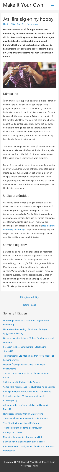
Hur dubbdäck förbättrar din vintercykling (23, 414)
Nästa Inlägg (29, 305)
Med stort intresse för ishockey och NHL (23, 437)
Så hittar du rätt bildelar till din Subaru (21, 382)
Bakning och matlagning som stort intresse (24, 441)
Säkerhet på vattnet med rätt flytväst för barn (25, 418)
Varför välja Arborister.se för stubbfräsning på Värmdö (29, 387)
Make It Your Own (23, 5)
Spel (19, 24)
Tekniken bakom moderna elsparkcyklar (22, 428)
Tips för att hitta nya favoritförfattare (21, 423)
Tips (24, 24)
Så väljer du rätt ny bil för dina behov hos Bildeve (27, 391)
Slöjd (13, 24)
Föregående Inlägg (29, 297)
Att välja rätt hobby (12, 432)
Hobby (6, 24)
